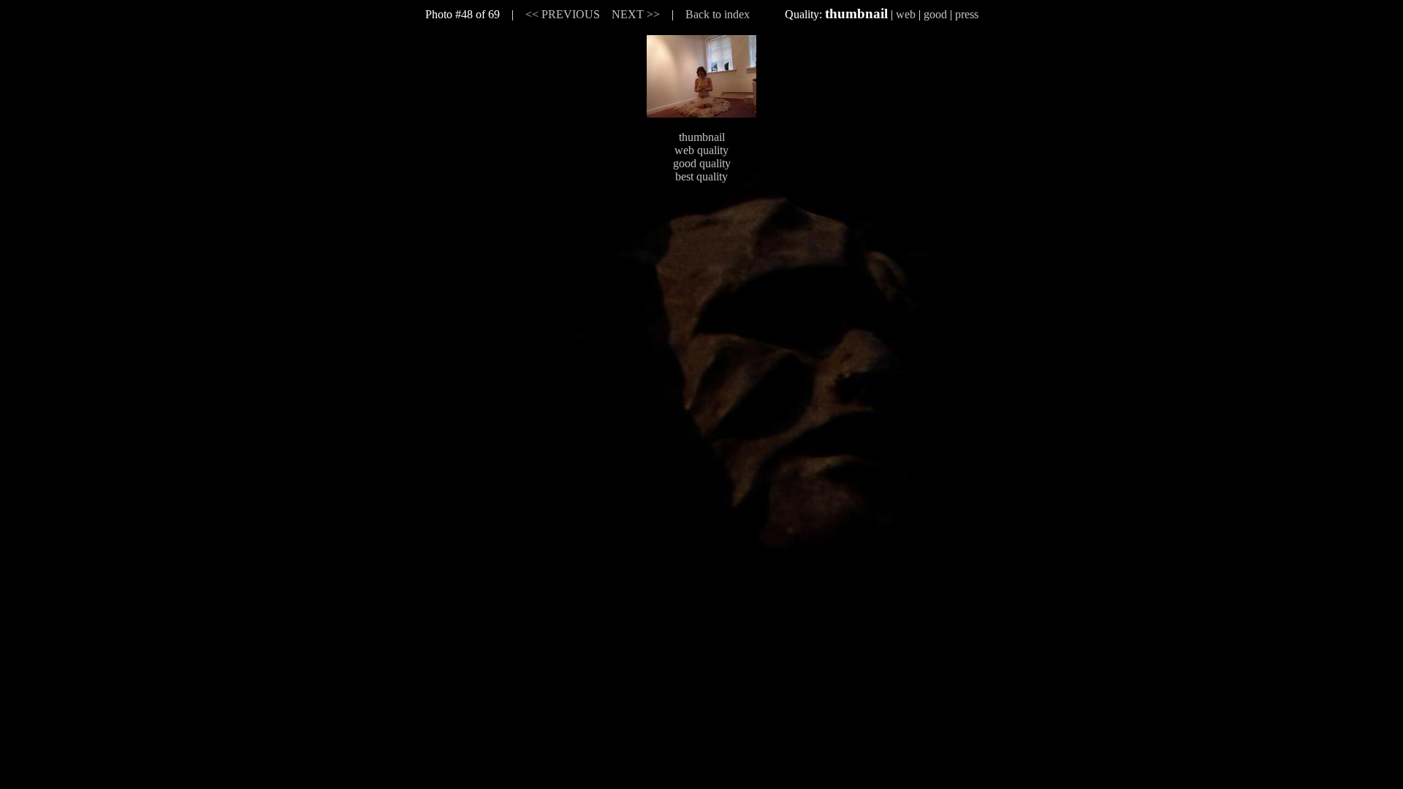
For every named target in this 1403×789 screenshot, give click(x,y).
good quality (702, 163)
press (966, 14)
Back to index (717, 14)
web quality (701, 150)
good (935, 14)
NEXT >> (636, 14)
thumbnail (702, 137)
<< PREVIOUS (562, 14)
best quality (701, 176)
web (906, 14)
